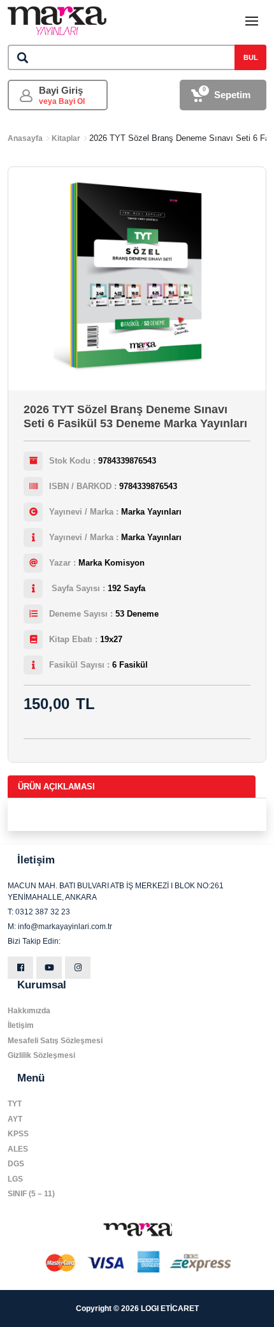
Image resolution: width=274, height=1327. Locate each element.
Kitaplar (66, 138)
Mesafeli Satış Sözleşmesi (55, 1040)
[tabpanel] (137, 814)
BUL (250, 57)
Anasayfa (25, 138)
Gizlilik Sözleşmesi (41, 1055)
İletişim (21, 1025)
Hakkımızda (29, 1010)
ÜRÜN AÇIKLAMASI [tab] (56, 786)
